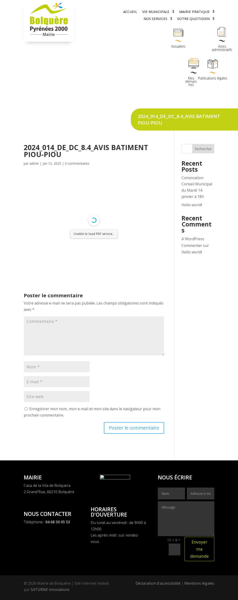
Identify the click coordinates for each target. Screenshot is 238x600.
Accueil (130, 12)
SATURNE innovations (50, 589)
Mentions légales (199, 583)
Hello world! (192, 204)
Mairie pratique (194, 12)
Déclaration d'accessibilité (158, 583)
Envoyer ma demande (199, 549)
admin (34, 163)
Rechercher (203, 149)
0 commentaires (77, 163)
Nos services (155, 19)
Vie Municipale (155, 12)
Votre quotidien (193, 19)
